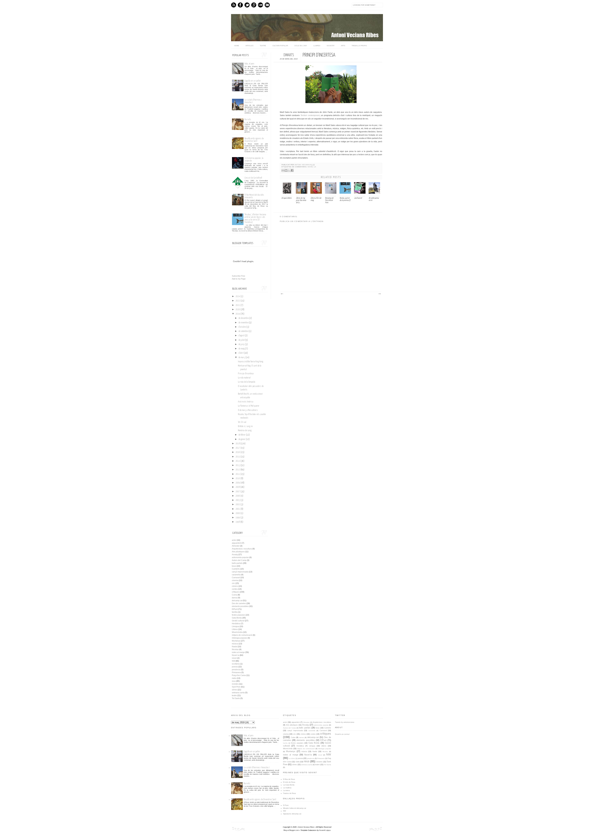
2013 (238, 465)
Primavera (236, 672)
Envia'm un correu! (342, 734)
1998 (238, 522)
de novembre (243, 323)
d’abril (241, 353)
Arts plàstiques (238, 552)
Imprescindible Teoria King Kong (250, 362)
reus (234, 681)
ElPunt (235, 609)
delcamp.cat (237, 600)
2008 (238, 487)
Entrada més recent (282, 294)
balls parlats (237, 563)
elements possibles (240, 606)
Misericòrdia (237, 632)
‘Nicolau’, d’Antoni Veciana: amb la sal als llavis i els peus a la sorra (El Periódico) (255, 218)
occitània (236, 664)
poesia (235, 667)
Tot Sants (236, 698)
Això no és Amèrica (245, 402)
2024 (238, 296)
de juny (241, 344)
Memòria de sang (245, 430)
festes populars (238, 615)
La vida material (244, 378)
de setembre (243, 331)
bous (234, 566)
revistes (235, 684)
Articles (249, 46)
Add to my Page (239, 279)
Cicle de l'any (300, 46)
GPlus (253, 5)
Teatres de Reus (289, 793)
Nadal (234, 646)
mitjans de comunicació (242, 635)
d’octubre (242, 327)
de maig (241, 349)
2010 (238, 478)
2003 (238, 500)
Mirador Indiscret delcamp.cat (294, 808)
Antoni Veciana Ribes (306, 827)
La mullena (287, 788)
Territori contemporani (310, 115)
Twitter (247, 5)
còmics (235, 586)
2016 (238, 452)
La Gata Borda (288, 785)
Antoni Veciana (302, 165)
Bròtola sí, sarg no (245, 426)
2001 (238, 509)
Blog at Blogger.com (291, 830)
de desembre (243, 318)
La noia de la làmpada (246, 382)
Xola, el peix (249, 63)
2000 (238, 513)
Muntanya (236, 641)
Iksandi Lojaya (325, 830)
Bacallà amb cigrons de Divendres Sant (254, 139)
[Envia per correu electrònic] (283, 170)
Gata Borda (237, 618)
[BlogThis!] (286, 170)
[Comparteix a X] (289, 170)
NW (233, 661)
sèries (234, 690)
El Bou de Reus (289, 779)
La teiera (286, 790)
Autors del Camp (239, 560)
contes (235, 589)
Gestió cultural (238, 621)
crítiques (235, 592)
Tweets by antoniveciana (344, 722)
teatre (234, 695)
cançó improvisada (240, 572)
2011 (238, 474)
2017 (238, 448)
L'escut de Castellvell (253, 178)
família (235, 612)
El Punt (285, 805)
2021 (238, 305)
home (236, 46)
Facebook (240, 5)
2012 (238, 470)
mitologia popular (239, 638)
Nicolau (235, 649)
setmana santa (238, 692)
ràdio (234, 678)
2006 (238, 496)
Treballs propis (359, 46)
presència (236, 669)
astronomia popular (240, 557)
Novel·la (312, 167)
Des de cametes (239, 603)
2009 (238, 483)
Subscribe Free (238, 276)
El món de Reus (289, 782)
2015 (238, 457)
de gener (241, 439)
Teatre (263, 46)
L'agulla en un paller (252, 81)
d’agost (241, 335)
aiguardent (236, 543)
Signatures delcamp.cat (292, 814)
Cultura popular (280, 46)
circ (233, 583)
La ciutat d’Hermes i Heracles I (257, 767)
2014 (238, 461)
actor (234, 540)
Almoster (236, 546)
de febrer (241, 435)
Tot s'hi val (242, 422)
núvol (234, 658)
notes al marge (238, 652)
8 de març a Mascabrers (248, 410)
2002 (238, 504)
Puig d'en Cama (239, 675)
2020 (238, 309)
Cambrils (236, 569)
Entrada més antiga (379, 294)
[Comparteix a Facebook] (292, 170)
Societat (331, 46)
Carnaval (236, 577)
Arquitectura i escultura (242, 549)
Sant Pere (236, 687)
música (235, 644)
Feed (233, 5)
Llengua (235, 626)
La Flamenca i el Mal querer (248, 406)
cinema (235, 580)
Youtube (260, 5)
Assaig (235, 554)
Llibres (316, 46)
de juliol (241, 340)
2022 (238, 301)
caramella (236, 575)
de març (241, 357)
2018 (238, 444)
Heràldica (236, 623)
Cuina (234, 595)
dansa (234, 598)
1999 (238, 518)
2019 (238, 314)
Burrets (247, 119)
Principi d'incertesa (246, 374)
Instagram (267, 5)
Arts (343, 46)
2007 (238, 491)
